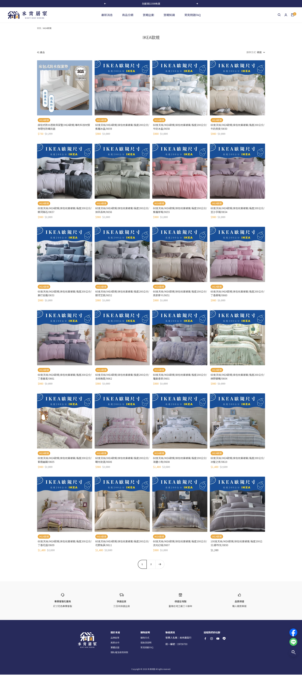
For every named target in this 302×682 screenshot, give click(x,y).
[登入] (285, 15)
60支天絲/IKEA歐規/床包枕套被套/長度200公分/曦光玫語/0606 (122, 460)
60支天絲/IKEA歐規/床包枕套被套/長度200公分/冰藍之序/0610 (237, 460)
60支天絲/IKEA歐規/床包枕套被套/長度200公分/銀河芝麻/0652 (122, 293)
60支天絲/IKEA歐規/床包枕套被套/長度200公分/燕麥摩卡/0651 (180, 293)
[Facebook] (293, 632)
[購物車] (292, 14)
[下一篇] (159, 564)
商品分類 (127, 15)
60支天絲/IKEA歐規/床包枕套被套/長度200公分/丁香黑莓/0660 (237, 293)
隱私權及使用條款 (119, 652)
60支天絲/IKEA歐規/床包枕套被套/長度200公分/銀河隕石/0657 (65, 210)
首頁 (39, 28)
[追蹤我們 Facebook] (205, 638)
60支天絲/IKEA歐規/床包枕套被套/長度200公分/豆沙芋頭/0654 (237, 210)
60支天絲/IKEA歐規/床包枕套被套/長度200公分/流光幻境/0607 (180, 543)
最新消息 (107, 15)
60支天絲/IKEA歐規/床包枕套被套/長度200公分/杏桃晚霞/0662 (122, 376)
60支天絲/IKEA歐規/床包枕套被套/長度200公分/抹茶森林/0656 (122, 210)
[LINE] (293, 642)
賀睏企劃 (148, 15)
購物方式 (144, 637)
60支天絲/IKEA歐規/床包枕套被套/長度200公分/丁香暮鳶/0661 (65, 376)
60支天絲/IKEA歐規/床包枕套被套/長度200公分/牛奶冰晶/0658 (180, 127)
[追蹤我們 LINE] (224, 638)
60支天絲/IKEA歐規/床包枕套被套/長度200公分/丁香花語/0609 (65, 543)
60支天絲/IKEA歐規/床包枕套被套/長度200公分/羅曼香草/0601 (180, 376)
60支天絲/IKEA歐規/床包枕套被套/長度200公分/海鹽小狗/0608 (180, 460)
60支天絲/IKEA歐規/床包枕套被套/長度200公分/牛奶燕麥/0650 (237, 127)
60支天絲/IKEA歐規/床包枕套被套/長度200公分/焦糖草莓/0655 (180, 210)
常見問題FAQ (192, 15)
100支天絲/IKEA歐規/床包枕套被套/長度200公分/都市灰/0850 (236, 543)
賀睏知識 (169, 15)
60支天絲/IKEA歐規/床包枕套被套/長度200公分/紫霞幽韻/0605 (65, 460)
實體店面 (115, 647)
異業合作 (115, 642)
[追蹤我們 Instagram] (211, 638)
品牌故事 (115, 637)
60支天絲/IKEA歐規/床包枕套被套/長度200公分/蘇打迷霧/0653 (65, 293)
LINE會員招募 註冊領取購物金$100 (151, 3)
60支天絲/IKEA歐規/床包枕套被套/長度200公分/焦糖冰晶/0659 (122, 127)
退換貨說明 (145, 642)
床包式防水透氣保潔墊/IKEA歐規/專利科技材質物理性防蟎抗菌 (64, 127)
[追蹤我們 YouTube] (217, 638)
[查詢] (279, 14)
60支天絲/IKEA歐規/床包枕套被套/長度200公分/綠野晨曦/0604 (237, 376)
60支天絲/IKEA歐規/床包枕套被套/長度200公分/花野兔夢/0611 (122, 543)
